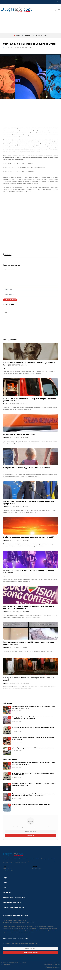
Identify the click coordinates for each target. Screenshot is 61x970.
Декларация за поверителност (12, 902)
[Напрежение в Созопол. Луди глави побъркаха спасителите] (7, 808)
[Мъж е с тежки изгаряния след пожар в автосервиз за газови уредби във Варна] (30, 387)
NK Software (8, 964)
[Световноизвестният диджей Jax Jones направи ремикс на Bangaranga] (30, 559)
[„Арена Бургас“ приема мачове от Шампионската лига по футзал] (7, 751)
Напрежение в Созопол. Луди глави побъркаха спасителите (31, 804)
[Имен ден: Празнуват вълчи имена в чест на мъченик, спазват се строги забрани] (7, 741)
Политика (26, 506)
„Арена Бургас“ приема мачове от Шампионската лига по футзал (33, 748)
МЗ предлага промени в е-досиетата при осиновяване (26, 468)
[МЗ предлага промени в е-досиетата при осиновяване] (30, 456)
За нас (5, 882)
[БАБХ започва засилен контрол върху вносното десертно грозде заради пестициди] (7, 730)
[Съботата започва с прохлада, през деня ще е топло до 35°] (30, 526)
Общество (32, 47)
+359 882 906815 (36, 868)
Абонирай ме (30, 835)
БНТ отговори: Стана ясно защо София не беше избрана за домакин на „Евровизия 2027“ (28, 607)
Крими (25, 403)
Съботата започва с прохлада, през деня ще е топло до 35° (28, 537)
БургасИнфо (11, 47)
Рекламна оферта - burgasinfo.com (14, 897)
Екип (4, 887)
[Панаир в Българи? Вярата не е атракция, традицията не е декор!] (30, 666)
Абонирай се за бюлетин (30, 952)
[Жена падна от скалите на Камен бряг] (30, 423)
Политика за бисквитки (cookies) (13, 907)
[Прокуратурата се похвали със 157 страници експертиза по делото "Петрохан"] (30, 631)
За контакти (7, 892)
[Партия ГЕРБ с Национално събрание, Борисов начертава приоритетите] (30, 490)
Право (25, 368)
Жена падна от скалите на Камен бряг (19, 434)
